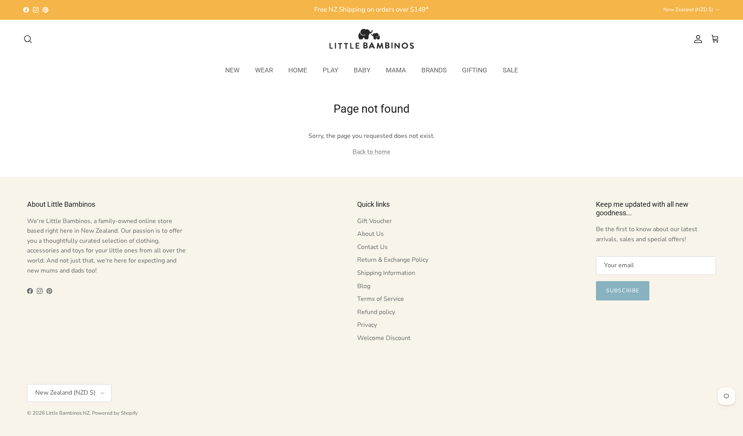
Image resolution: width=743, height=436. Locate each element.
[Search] (28, 39)
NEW (232, 70)
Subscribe (622, 290)
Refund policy (376, 312)
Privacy (367, 325)
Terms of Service (380, 299)
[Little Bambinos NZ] (371, 39)
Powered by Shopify (115, 413)
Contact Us (372, 247)
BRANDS (434, 70)
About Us (370, 234)
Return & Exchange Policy (392, 260)
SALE (510, 70)
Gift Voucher (374, 221)
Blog (363, 286)
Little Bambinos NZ (68, 413)
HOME (297, 70)
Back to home (371, 152)
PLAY (330, 70)
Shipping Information (386, 273)
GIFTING (474, 70)
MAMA (396, 70)
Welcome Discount (384, 338)
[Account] (696, 39)
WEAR (264, 70)
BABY (362, 70)
